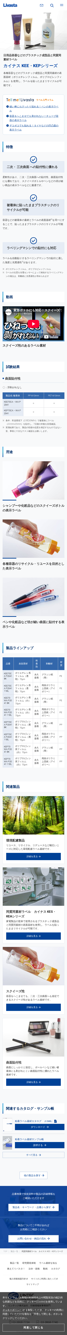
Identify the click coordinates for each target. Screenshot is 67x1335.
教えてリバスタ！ (16, 1268)
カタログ (55, 1268)
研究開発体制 (29, 1263)
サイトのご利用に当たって (43, 1279)
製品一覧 (14, 1251)
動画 (45, 1268)
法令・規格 (34, 1268)
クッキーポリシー (12, 1310)
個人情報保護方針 (17, 1279)
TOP (5, 1251)
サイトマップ (32, 1284)
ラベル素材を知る (48, 1263)
